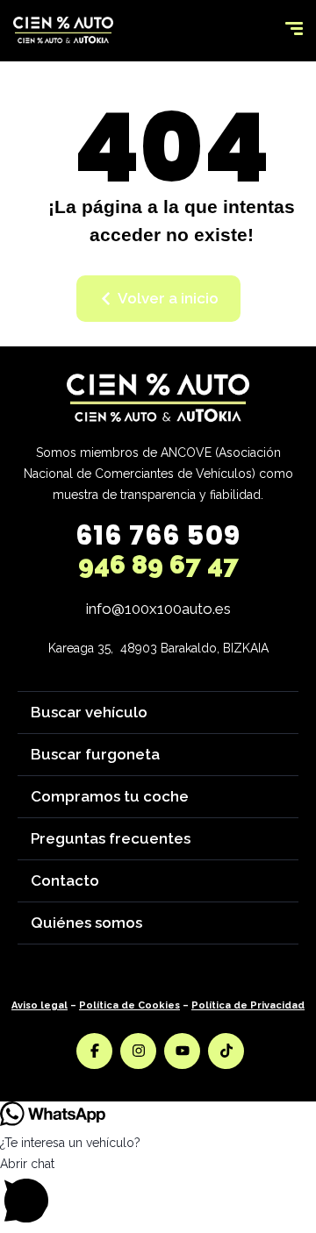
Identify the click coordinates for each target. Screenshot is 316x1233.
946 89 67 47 (158, 564)
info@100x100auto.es (158, 608)
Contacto (65, 880)
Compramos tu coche (110, 796)
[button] (158, 1193)
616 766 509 (158, 535)
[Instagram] (138, 1051)
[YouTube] (182, 1051)
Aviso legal (39, 1005)
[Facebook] (94, 1051)
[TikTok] (226, 1051)
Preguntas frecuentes (110, 838)
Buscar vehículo (89, 712)
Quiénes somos (86, 922)
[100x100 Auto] (63, 31)
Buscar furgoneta (95, 754)
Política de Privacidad (248, 1005)
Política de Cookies (129, 1005)
